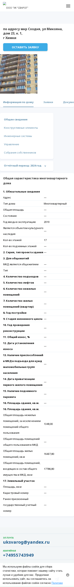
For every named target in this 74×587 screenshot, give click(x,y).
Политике (57, 582)
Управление (11, 144)
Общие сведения (15, 119)
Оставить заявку (25, 47)
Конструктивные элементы (21, 127)
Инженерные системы (18, 136)
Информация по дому (18, 102)
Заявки (48, 102)
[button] (68, 6)
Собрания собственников (20, 152)
